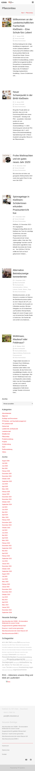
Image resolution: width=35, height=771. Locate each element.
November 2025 (6, 476)
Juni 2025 (5, 484)
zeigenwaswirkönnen (20, 670)
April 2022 (5, 553)
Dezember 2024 (6, 496)
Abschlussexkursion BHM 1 (10, 633)
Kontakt (4, 754)
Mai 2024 (4, 512)
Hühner (25, 287)
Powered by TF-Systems (17, 768)
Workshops (9, 669)
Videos (4, 452)
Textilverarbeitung (7, 449)
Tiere (14, 665)
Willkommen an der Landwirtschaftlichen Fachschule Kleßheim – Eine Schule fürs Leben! (23, 26)
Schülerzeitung (6, 444)
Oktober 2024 (6, 502)
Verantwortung (15, 667)
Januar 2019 (5, 607)
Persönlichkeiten (9, 657)
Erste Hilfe (9, 644)
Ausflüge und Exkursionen (9, 418)
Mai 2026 (4, 468)
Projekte (4, 441)
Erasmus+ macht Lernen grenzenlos (13, 628)
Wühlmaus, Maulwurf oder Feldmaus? (20, 339)
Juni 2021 (5, 561)
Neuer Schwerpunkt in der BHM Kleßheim (22, 95)
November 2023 (6, 525)
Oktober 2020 (6, 569)
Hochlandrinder (19, 285)
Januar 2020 (5, 586)
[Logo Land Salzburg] (11, 2)
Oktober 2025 (6, 478)
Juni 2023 (5, 532)
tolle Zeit (19, 665)
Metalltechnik (6, 434)
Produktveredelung (7, 439)
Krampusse (18, 649)
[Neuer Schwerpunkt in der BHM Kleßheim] (6, 95)
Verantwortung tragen (26, 667)
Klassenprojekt (12, 649)
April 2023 (5, 538)
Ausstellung (14, 642)
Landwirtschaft (6, 431)
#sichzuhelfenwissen (21, 351)
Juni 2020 (5, 579)
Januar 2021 (5, 563)
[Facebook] (31, 759)
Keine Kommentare (20, 40)
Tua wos (9, 667)
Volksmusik (4, 669)
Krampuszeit (24, 649)
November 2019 (6, 592)
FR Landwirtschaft (7, 423)
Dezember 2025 (6, 473)
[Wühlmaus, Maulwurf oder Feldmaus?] (6, 338)
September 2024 (7, 504)
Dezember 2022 (6, 545)
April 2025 (5, 486)
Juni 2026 (5, 466)
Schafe (20, 289)
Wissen (25, 289)
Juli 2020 (4, 576)
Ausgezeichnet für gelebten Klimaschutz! (14, 625)
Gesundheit (4, 647)
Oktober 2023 (6, 527)
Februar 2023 (6, 543)
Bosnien (28, 642)
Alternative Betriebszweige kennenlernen (20, 273)
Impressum (5, 745)
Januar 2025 (5, 494)
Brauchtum (4, 644)
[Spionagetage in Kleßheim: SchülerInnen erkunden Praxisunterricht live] (6, 199)
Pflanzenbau (5, 436)
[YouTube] (26, 759)
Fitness (13, 644)
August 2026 (5, 460)
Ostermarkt (12, 654)
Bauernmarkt (23, 642)
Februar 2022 (6, 556)
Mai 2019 (4, 599)
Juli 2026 (4, 463)
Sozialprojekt (7, 662)
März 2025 (5, 489)
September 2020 (7, 571)
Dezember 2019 (6, 589)
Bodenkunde (26, 353)
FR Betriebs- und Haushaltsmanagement (14, 421)
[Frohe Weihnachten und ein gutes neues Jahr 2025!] (6, 158)
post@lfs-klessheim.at (11, 716)
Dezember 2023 (6, 522)
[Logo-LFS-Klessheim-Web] (4, 2)
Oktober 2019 (6, 594)
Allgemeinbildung (18, 353)
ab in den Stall (7, 642)
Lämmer (15, 289)
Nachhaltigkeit (5, 654)
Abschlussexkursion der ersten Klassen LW (15, 631)
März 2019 (5, 605)
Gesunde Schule (25, 644)
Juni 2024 (5, 509)
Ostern (18, 654)
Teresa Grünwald (19, 38)
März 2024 (5, 517)
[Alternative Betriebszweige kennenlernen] (6, 273)
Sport (3, 447)
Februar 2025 (6, 491)
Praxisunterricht (17, 355)
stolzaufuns (24, 662)
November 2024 (6, 499)
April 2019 (5, 602)
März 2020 (5, 581)
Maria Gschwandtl (19, 282)
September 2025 (7, 481)
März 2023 (5, 540)
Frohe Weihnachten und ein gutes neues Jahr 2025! (23, 158)
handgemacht (10, 647)
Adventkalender (6, 413)
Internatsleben (28, 647)
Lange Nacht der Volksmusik (13, 652)
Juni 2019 (5, 597)
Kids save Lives (5, 649)
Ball (18, 642)
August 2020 (5, 574)
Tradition (4, 667)
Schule (30, 660)
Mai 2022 (4, 550)
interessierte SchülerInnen (19, 647)
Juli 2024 (4, 507)
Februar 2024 (6, 520)
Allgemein (5, 416)
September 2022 (7, 548)
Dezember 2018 (6, 610)
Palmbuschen (23, 654)
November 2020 (6, 566)
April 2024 (5, 514)
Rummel (27, 660)
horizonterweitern (18, 287)
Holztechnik (5, 426)
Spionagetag (16, 662)
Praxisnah (4, 660)
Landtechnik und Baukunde (10, 429)
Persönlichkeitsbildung (24, 657)
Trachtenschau (25, 665)
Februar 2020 (6, 584)
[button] (33, 2)
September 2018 (7, 612)
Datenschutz (6, 750)
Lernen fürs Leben (24, 652)
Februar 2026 (6, 471)
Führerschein (18, 644)
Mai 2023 (4, 535)
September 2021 (7, 558)
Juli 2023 (4, 530)
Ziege (29, 289)
